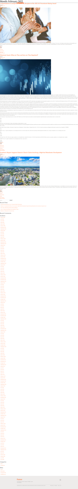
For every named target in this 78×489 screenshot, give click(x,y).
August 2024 (3, 245)
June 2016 (2, 389)
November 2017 (3, 361)
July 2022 (2, 284)
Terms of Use (59, 485)
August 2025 (3, 230)
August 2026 (3, 217)
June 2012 (2, 443)
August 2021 (3, 302)
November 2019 (3, 328)
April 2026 (2, 222)
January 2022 (3, 294)
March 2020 (3, 327)
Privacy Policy (52, 485)
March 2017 (3, 374)
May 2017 (2, 371)
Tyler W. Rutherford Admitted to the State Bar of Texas (9, 209)
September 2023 (3, 263)
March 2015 (3, 407)
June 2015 (2, 402)
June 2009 (2, 459)
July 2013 (2, 431)
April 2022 (2, 289)
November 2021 (3, 297)
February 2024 (3, 255)
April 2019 (2, 338)
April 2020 (2, 325)
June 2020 (2, 322)
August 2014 (3, 417)
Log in (2, 469)
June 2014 (2, 420)
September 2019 (3, 330)
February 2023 (3, 274)
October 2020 (3, 317)
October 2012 (3, 441)
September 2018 (3, 346)
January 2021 (3, 312)
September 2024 (3, 243)
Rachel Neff (1, 52)
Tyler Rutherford (2, 149)
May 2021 (2, 307)
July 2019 (2, 333)
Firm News (1, 49)
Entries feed (2, 471)
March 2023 (3, 273)
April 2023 (2, 271)
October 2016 (3, 382)
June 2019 (2, 335)
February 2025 (3, 238)
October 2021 (3, 299)
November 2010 (3, 448)
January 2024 (3, 256)
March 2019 (3, 340)
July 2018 (2, 348)
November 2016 (3, 381)
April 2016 (2, 392)
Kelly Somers (1, 7)
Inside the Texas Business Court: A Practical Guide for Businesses (11, 204)
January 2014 (3, 425)
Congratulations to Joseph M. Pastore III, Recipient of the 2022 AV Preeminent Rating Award (28, 3)
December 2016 (3, 379)
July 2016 (2, 387)
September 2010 (3, 449)
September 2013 (3, 430)
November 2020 (3, 315)
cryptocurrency (2, 145)
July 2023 (2, 266)
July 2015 (2, 400)
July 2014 (2, 418)
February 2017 (3, 376)
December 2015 (3, 397)
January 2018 (3, 358)
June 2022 (2, 286)
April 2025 (2, 237)
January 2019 (3, 343)
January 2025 (3, 240)
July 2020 (2, 320)
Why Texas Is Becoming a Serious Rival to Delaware (9, 207)
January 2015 (3, 410)
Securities (1, 148)
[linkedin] (60, 480)
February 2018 (3, 356)
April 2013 (2, 436)
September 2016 (3, 384)
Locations (31, 481)
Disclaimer (55, 485)
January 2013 (3, 438)
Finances (1, 193)
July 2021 (2, 304)
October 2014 (3, 413)
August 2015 (3, 399)
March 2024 (3, 253)
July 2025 (2, 232)
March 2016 (3, 394)
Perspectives (1, 142)
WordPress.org (3, 474)
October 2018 (3, 345)
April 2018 (2, 353)
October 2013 (3, 428)
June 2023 (2, 268)
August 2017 (3, 366)
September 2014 (3, 415)
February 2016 (3, 395)
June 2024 (2, 248)
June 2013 (2, 433)
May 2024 (2, 250)
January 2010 (3, 454)
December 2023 (3, 258)
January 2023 (3, 276)
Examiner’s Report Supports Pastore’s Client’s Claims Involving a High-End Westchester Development (31, 152)
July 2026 (2, 219)
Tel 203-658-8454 (19, 482)
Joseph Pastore (2, 194)
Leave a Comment (4, 150)
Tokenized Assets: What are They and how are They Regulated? (19, 55)
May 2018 (2, 351)
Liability (1, 196)
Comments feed (3, 472)
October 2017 (3, 363)
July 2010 (2, 451)
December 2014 (3, 412)
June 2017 (2, 369)
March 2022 (3, 291)
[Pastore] (19, 479)
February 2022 (3, 292)
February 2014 (3, 423)
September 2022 (3, 281)
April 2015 (2, 405)
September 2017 (3, 364)
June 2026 (2, 220)
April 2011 (2, 446)
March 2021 (3, 310)
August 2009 (3, 456)
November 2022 (3, 279)
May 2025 (2, 235)
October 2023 (3, 261)
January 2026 (3, 225)
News (0, 46)
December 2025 (3, 227)
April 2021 (2, 309)
